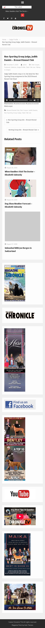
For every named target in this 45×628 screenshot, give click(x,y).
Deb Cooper (35, 65)
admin (25, 65)
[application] (22, 92)
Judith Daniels (33, 110)
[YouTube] (15, 18)
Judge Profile (21, 67)
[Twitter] (7, 18)
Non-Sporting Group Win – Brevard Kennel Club (21, 121)
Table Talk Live (30, 67)
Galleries (13, 67)
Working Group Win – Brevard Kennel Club (23, 130)
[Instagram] (11, 18)
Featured (7, 67)
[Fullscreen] (38, 100)
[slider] (21, 100)
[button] (22, 92)
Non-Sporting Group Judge (12, 113)
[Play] (7, 100)
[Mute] (35, 100)
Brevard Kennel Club (13, 110)
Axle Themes (28, 625)
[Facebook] (4, 18)
